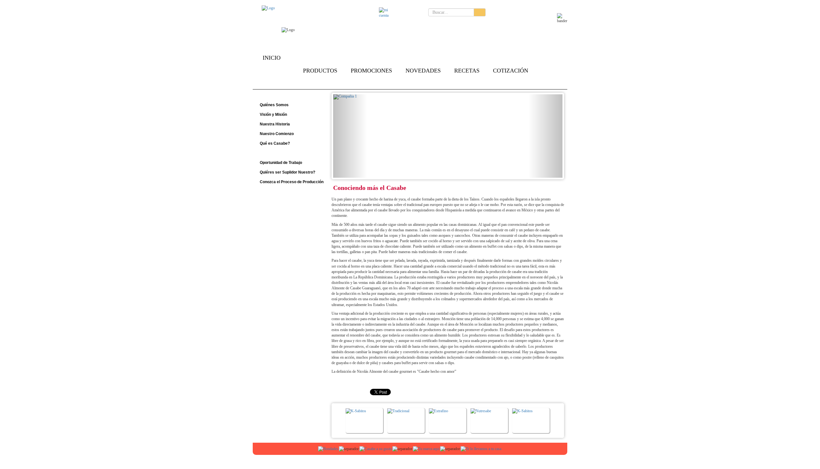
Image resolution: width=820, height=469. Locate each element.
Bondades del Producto (465, 24)
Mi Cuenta (369, 12)
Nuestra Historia (274, 124)
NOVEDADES (423, 70)
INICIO (271, 58)
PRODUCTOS (320, 70)
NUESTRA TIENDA (284, 83)
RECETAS (467, 70)
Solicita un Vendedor (395, 24)
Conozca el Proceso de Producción (291, 182)
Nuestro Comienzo (276, 134)
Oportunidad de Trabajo (280, 162)
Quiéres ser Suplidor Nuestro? (287, 172)
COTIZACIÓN (510, 70)
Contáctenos (403, 12)
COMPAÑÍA (274, 70)
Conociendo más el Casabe (284, 153)
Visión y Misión (273, 114)
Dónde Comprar (429, 24)
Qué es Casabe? (274, 143)
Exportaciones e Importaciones (350, 24)
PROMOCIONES (371, 70)
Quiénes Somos (274, 105)
